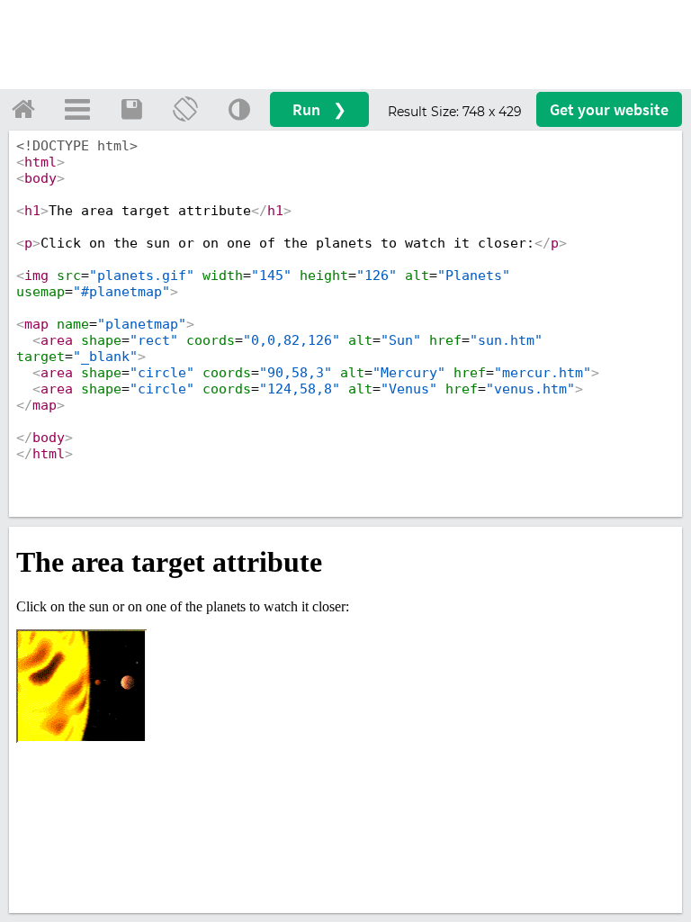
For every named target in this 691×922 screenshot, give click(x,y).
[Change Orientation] (185, 109)
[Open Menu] (77, 109)
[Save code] (131, 109)
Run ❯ (319, 109)
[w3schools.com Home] (23, 109)
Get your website (609, 109)
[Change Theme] (239, 109)
